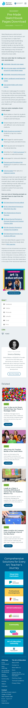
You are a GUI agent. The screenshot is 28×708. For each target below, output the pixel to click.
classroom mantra (9, 173)
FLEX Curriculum (18, 152)
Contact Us (15, 665)
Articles (4, 681)
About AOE (15, 662)
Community (5, 679)
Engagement (14, 11)
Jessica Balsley (9, 25)
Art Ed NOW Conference (5, 671)
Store (13, 670)
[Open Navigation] (25, 3)
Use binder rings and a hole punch (14, 74)
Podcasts (4, 686)
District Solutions (4, 675)
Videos (4, 684)
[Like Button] (3, 333)
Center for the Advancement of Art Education (18, 674)
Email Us (4, 701)
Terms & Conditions (18, 680)
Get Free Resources (14, 293)
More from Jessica (14, 374)
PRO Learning (10, 244)
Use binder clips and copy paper (14, 64)
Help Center (5, 703)
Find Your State (17, 678)
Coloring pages (8, 171)
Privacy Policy (16, 683)
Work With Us (16, 667)
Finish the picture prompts (12, 131)
